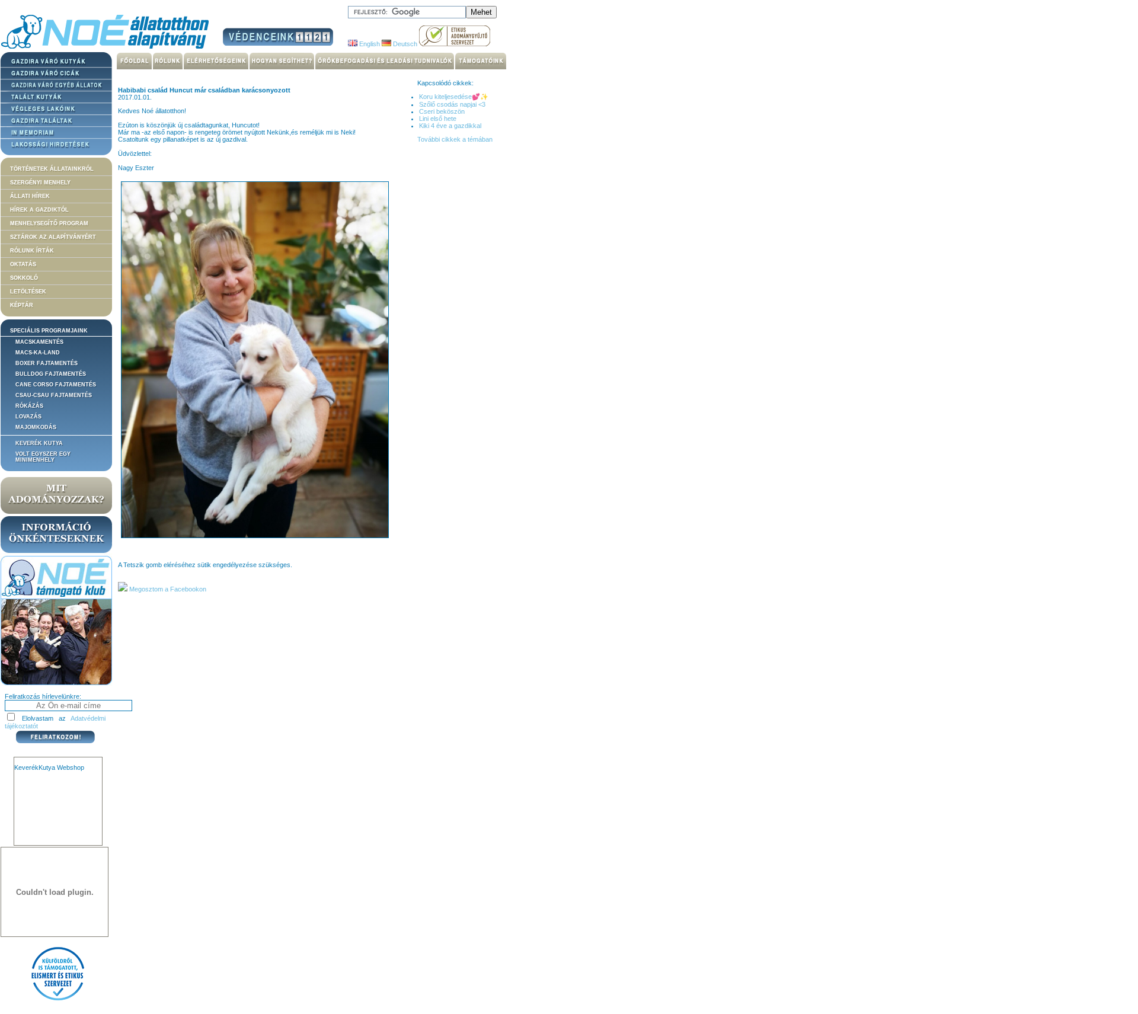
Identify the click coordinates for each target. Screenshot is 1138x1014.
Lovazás (28, 417)
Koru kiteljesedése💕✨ (453, 96)
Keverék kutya (39, 443)
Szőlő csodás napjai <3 (452, 104)
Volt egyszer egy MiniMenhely (43, 457)
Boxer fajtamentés (46, 363)
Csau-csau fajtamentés (53, 395)
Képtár (21, 305)
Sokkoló (24, 278)
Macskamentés (39, 342)
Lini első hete (437, 118)
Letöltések (28, 292)
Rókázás (29, 406)
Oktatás (23, 264)
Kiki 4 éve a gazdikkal (450, 125)
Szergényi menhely (40, 182)
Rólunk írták (32, 251)
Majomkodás (35, 427)
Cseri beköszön (442, 111)
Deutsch (404, 43)
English (368, 43)
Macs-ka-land (37, 353)
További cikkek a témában (455, 139)
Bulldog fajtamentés (50, 374)
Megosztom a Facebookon (166, 589)
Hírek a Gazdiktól (39, 210)
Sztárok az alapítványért (53, 237)
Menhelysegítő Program (49, 223)
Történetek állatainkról (52, 169)
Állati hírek (30, 196)
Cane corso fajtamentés (55, 385)
